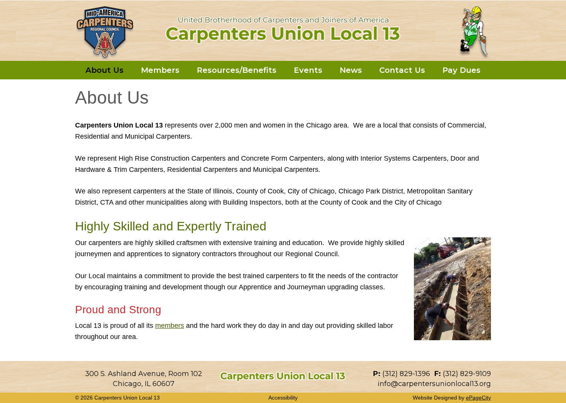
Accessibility (283, 398)
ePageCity (478, 398)
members (169, 325)
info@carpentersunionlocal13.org (434, 383)
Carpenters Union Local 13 (283, 30)
